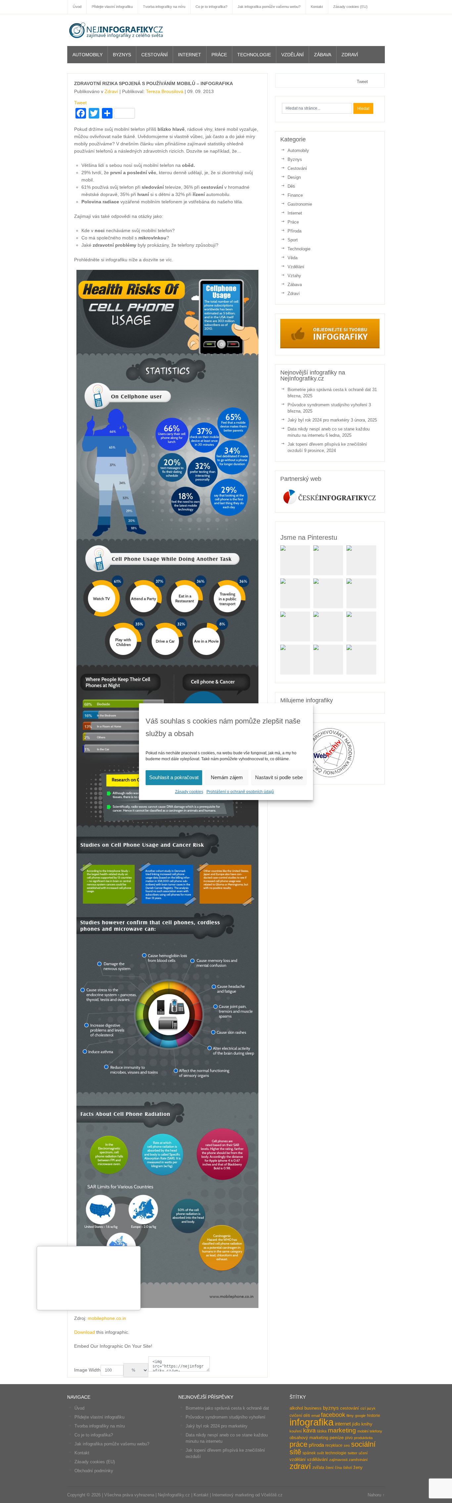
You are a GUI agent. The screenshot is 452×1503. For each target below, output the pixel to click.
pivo (349, 1437)
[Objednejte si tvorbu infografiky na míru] (330, 346)
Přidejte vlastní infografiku (99, 1417)
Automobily (87, 54)
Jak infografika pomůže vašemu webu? (111, 1443)
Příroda (294, 230)
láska (322, 1431)
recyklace (333, 1445)
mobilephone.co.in (107, 1318)
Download (84, 1332)
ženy (358, 1467)
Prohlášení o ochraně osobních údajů (240, 791)
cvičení (296, 1415)
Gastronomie (300, 204)
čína (338, 1468)
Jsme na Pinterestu (308, 537)
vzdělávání (317, 1459)
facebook (333, 1414)
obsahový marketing (309, 1437)
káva (309, 1430)
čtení (330, 1468)
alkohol (296, 1408)
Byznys (122, 54)
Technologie (254, 54)
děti (306, 1415)
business (313, 1408)
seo (347, 1445)
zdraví (300, 1466)
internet (343, 1424)
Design (294, 177)
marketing (342, 1430)
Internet (189, 54)
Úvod (79, 1408)
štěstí (347, 1468)
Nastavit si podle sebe (279, 777)
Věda (292, 257)
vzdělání (298, 1459)
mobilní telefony (369, 1431)
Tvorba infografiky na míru (99, 1426)
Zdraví (349, 54)
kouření (296, 1431)
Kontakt (81, 1452)
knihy (366, 1424)
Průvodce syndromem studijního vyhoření (327, 404)
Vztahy (294, 275)
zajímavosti (338, 1460)
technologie (335, 1453)
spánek (309, 1453)
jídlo (356, 1424)
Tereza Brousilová (164, 91)
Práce (219, 54)
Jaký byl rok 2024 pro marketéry (318, 420)
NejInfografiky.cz (116, 30)
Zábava (322, 54)
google (360, 1416)
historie (373, 1415)
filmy (350, 1416)
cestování (349, 1408)
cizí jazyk (368, 1408)
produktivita (363, 1438)
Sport (293, 239)
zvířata (318, 1467)
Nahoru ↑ (376, 1494)
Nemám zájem (227, 777)
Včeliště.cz (272, 1494)
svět (320, 1453)
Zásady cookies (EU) (94, 1461)
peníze (337, 1437)
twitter (352, 1453)
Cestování (154, 54)
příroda (316, 1445)
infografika (312, 1422)
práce (298, 1444)
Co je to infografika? (93, 1434)
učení (363, 1453)
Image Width (87, 1370)
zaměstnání (358, 1460)
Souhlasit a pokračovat (174, 777)
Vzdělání (292, 54)
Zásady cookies (189, 791)
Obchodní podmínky (93, 1470)
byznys (331, 1408)
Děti (291, 186)
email (315, 1416)
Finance (295, 195)
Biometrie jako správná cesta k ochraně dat (329, 389)
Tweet (80, 102)
